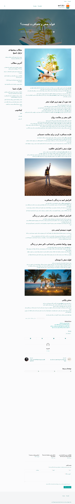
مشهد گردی (29, 31)
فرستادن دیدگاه (67, 487)
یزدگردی (21, 31)
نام (69, 470)
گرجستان (33, 31)
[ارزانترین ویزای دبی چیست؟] (32, 412)
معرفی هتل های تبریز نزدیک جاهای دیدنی (61, 324)
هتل (23, 31)
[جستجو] (4, 6)
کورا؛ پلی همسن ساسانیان (64, 323)
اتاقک (21, 113)
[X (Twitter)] (54, 338)
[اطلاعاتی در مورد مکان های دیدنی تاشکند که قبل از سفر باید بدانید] (64, 412)
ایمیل (53, 470)
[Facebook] (65, 338)
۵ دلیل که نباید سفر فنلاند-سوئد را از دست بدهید (60, 327)
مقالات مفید (26, 31)
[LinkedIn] (30, 338)
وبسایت (37, 470)
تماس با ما (69, 1)
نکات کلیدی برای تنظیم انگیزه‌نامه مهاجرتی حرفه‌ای (59, 326)
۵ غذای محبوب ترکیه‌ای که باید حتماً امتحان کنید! (13, 84)
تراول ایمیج (61, 5)
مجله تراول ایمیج (59, 502)
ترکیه (39, 31)
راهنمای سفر (36, 31)
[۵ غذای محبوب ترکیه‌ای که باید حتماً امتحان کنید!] (48, 412)
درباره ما (65, 1)
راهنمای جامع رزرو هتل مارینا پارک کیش (11, 99)
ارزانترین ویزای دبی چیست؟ (34, 455)
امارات (41, 31)
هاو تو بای (20, 116)
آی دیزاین (20, 118)
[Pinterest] (42, 338)
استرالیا (43, 31)
